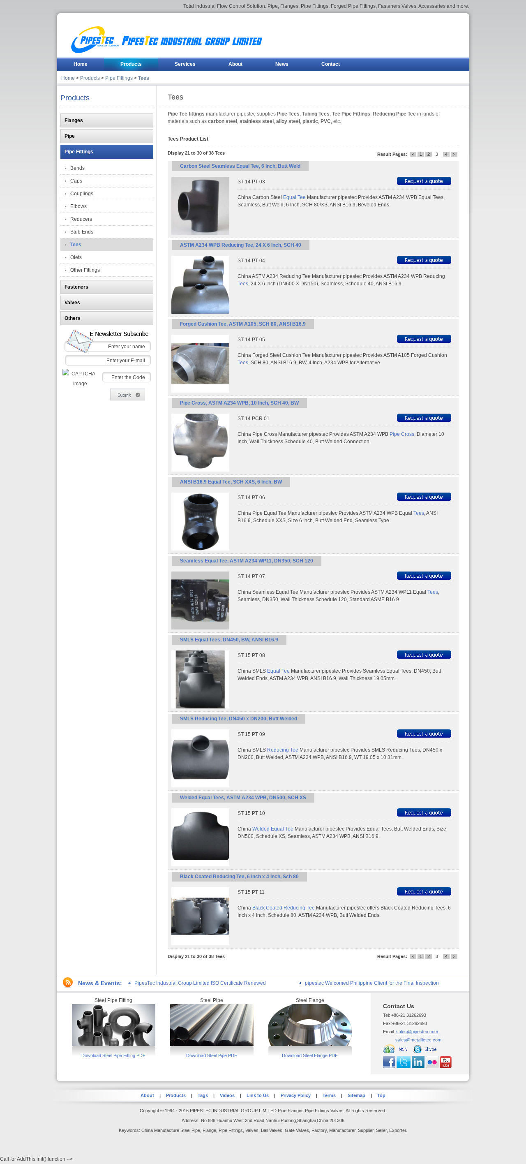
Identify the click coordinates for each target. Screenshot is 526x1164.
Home (68, 78)
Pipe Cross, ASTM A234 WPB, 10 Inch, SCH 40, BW (239, 403)
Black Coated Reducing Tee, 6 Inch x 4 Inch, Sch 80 (239, 876)
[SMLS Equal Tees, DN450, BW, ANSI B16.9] (200, 707)
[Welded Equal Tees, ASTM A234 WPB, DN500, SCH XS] (200, 865)
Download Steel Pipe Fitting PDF (113, 1055)
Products (90, 78)
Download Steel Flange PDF (310, 1055)
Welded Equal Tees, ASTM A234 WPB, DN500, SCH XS (243, 798)
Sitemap (356, 1095)
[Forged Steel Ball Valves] (113, 1044)
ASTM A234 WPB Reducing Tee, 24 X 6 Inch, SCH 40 (240, 245)
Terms (329, 1095)
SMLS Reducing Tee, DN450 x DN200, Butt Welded (238, 719)
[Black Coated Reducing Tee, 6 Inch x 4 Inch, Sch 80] (200, 943)
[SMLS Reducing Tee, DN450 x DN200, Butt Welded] (200, 786)
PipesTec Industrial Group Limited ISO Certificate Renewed (200, 983)
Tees (143, 78)
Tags (203, 1095)
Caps (76, 181)
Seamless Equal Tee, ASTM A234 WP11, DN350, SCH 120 (246, 561)
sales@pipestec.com (417, 1031)
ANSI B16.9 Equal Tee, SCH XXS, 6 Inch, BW (231, 482)
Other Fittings (85, 270)
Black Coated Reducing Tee (283, 908)
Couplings (81, 194)
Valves (72, 302)
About (147, 1095)
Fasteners (76, 287)
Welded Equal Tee (272, 829)
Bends (77, 168)
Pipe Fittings (119, 78)
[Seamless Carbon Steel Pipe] (212, 1044)
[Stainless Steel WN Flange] (310, 1044)
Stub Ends (81, 232)
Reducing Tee (282, 750)
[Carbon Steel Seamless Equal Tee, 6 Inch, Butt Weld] (200, 233)
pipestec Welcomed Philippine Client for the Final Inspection (372, 983)
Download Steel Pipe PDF (211, 1055)
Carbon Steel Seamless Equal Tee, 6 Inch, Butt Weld (240, 166)
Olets (76, 257)
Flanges (74, 120)
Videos (227, 1095)
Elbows (78, 206)
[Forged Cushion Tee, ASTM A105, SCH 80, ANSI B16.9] (200, 391)
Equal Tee (294, 197)
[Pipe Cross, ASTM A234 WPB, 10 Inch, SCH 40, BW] (200, 470)
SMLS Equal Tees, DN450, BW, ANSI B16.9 (229, 640)
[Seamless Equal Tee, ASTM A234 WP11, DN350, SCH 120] (200, 628)
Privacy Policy (296, 1095)
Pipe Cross (402, 434)
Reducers (81, 219)
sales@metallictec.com (418, 1039)
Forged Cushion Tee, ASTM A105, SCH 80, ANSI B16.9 (243, 324)
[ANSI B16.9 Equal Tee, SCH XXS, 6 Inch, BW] (200, 549)
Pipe (70, 136)
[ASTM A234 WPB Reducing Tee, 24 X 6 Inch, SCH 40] (200, 312)
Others (73, 318)
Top (381, 1095)
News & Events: (100, 983)
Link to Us (257, 1095)
